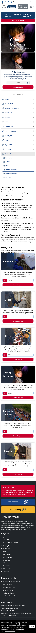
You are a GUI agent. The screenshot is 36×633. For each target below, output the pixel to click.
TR (31, 7)
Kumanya (8, 158)
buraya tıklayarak (10, 631)
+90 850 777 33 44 (9, 610)
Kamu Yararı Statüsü (9, 487)
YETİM (4, 551)
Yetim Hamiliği (15, 509)
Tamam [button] (32, 626)
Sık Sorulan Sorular (15, 502)
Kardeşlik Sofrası (11, 174)
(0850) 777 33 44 (4, 7)
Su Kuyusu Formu (8, 584)
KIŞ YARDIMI (6, 566)
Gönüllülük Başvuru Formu (10, 596)
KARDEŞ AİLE (6, 560)
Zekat (7, 162)
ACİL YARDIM (6, 540)
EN (33, 7)
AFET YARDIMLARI (8, 557)
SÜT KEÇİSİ (6, 546)
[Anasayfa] (10, 48)
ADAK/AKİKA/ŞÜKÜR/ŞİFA (10, 543)
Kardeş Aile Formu (8, 590)
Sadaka (8, 177)
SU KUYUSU (6, 549)
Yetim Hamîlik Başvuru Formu (11, 581)
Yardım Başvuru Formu (9, 587)
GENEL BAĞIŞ (6, 554)
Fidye (7, 166)
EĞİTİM (5, 563)
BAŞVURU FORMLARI (26, 15)
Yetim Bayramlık (11, 170)
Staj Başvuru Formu (8, 593)
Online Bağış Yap (18, 87)
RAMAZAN (6, 571)
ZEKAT (5, 537)
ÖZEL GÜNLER (7, 569)
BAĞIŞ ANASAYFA (7, 15)
